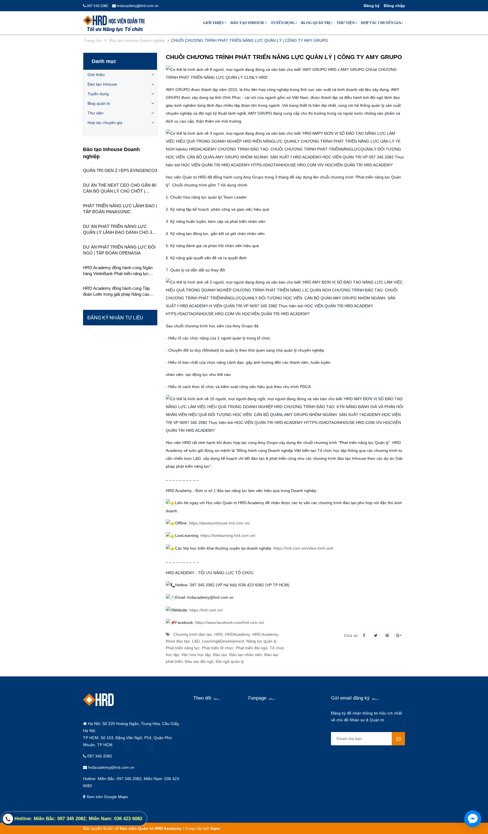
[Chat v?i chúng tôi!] (472, 818)
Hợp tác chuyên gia (381, 23)
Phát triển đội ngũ (251, 648)
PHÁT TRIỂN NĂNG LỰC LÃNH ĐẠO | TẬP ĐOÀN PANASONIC (120, 208)
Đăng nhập (394, 5)
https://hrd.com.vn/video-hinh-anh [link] (303, 548)
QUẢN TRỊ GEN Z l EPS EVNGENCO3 (120, 170)
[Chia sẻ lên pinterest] (387, 635)
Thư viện (346, 23)
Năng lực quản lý (261, 641)
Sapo (215, 828)
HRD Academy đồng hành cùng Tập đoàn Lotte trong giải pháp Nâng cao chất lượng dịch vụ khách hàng (116, 291)
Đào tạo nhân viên (245, 654)
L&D (196, 641)
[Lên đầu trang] (415, 822)
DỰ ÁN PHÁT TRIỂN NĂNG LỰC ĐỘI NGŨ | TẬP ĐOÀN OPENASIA (119, 250)
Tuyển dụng (283, 23)
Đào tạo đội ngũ (199, 661)
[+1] (399, 635)
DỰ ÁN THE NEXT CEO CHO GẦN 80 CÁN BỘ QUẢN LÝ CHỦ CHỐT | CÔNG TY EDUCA (119, 188)
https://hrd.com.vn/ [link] (206, 610)
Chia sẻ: (351, 635)
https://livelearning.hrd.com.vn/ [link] (228, 535)
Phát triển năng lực (183, 648)
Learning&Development (223, 641)
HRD (218, 634)
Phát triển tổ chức (218, 648)
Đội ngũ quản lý (230, 661)
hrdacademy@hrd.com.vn (137, 6)
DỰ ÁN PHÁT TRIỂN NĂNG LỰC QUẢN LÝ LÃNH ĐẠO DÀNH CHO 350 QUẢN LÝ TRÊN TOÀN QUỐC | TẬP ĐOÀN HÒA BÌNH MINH (119, 229)
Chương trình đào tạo (192, 634)
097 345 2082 (97, 6)
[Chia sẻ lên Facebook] (364, 635)
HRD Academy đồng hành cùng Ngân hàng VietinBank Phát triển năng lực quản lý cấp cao (117, 270)
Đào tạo (220, 654)
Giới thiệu (214, 23)
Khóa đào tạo (178, 641)
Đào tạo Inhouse (247, 23)
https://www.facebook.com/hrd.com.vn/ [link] (229, 622)
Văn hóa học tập (196, 654)
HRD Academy (265, 634)
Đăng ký (372, 5)
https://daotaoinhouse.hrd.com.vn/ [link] (219, 523)
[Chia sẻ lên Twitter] (375, 635)
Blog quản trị (316, 23)
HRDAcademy (237, 634)
